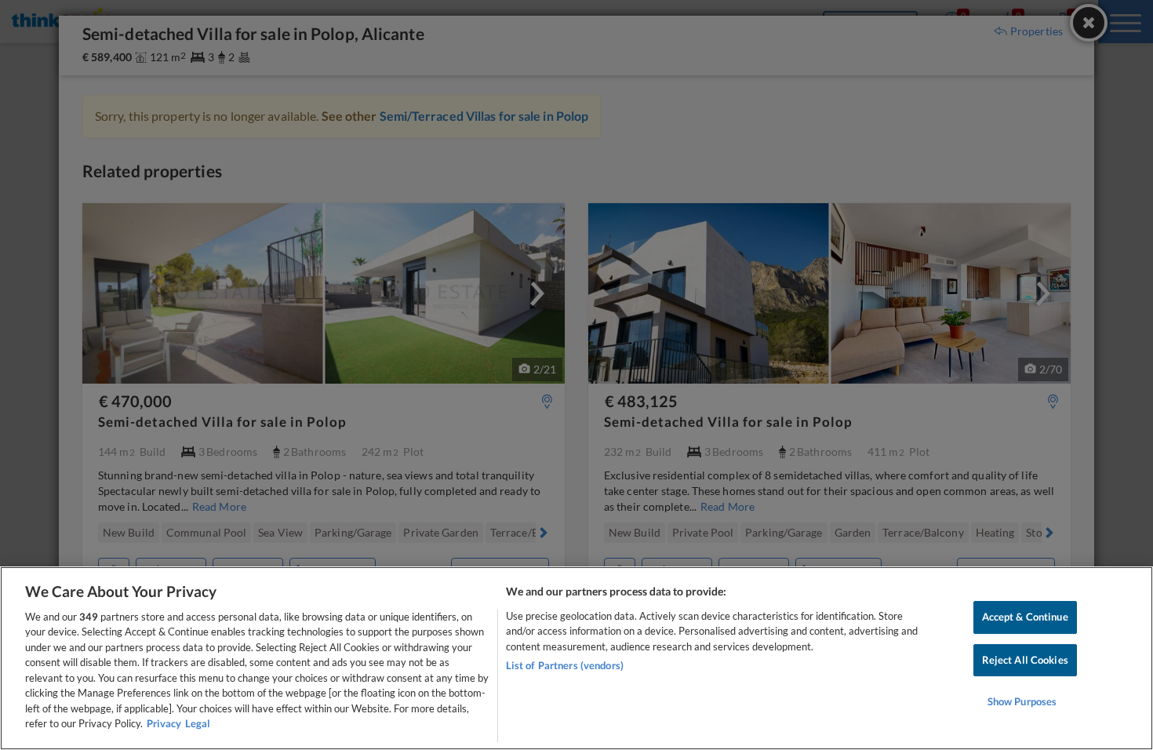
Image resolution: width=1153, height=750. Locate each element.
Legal (197, 723)
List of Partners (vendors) (565, 665)
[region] (576, 658)
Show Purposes (1022, 701)
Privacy (164, 723)
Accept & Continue (1025, 616)
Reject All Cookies (1025, 660)
